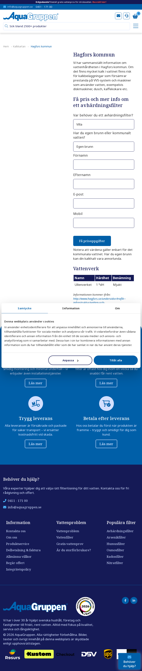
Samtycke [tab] (24, 308)
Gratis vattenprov (69, 544)
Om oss (11, 537)
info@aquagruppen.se (20, 6)
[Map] (36, 144)
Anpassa (68, 360)
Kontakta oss (16, 531)
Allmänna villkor (19, 556)
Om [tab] (117, 308)
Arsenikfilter (116, 537)
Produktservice (17, 544)
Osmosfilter (115, 550)
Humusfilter (116, 544)
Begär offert (15, 563)
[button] (6, 26)
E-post (78, 194)
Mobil (77, 213)
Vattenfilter (64, 537)
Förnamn (80, 155)
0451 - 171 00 (44, 6)
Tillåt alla (115, 360)
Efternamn (81, 175)
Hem (6, 46)
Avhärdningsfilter (120, 531)
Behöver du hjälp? (129, 664)
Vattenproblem (67, 531)
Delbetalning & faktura (23, 550)
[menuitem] (135, 26)
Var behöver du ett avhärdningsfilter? (103, 115)
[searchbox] (68, 26)
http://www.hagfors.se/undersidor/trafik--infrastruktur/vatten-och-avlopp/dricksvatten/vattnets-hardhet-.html (100, 302)
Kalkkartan (19, 46)
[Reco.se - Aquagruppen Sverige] (85, 606)
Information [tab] (71, 308)
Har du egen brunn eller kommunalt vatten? (102, 135)
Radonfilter (115, 556)
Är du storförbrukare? (73, 550)
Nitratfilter (115, 563)
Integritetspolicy (18, 569)
